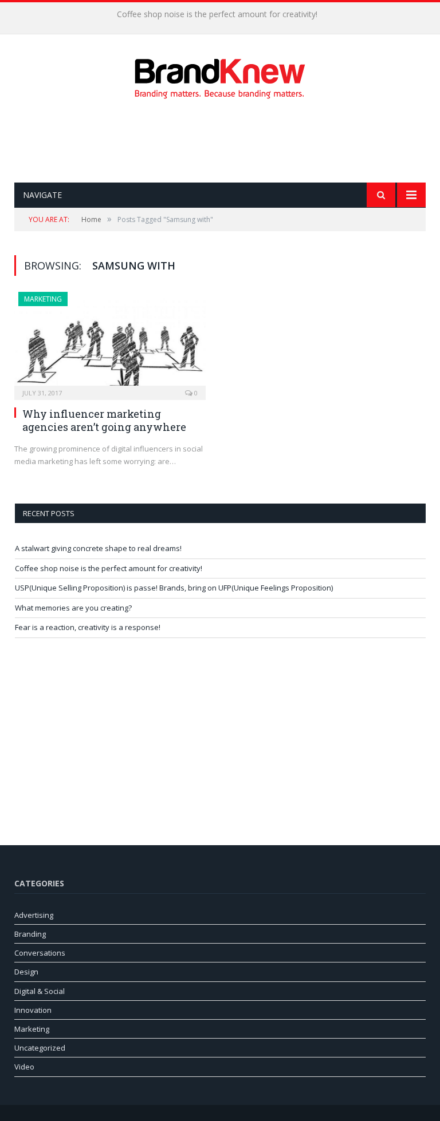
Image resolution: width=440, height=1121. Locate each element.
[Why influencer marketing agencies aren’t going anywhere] (110, 342)
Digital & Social (39, 991)
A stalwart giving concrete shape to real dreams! (98, 548)
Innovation (33, 1010)
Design (26, 971)
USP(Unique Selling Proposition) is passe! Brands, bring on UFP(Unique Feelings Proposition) (174, 588)
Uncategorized (39, 1048)
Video (24, 1066)
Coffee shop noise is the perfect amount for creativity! (217, 14)
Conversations (39, 953)
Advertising (33, 915)
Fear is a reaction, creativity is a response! (87, 627)
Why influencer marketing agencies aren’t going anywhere (104, 420)
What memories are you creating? (73, 608)
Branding (30, 934)
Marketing (43, 299)
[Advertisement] (222, 141)
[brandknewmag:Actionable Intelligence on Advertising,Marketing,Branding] (220, 75)
